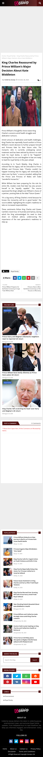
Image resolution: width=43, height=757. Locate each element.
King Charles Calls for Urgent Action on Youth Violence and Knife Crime (26, 560)
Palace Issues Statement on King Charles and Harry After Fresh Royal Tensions (26, 583)
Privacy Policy (35, 749)
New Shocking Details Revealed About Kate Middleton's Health (26, 605)
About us (13, 749)
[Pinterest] (28, 278)
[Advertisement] (21, 29)
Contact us (24, 749)
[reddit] (35, 676)
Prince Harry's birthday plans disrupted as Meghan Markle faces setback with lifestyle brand (25, 640)
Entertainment (9, 696)
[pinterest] (7, 681)
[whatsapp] (26, 676)
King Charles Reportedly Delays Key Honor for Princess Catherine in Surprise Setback (26, 571)
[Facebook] (15, 278)
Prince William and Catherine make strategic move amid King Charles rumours (26, 616)
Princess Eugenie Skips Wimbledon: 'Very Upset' (25, 550)
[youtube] (35, 681)
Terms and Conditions (27, 751)
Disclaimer (12, 751)
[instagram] (26, 681)
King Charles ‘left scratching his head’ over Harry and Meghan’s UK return (20, 410)
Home (4, 56)
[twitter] (17, 676)
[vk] (17, 681)
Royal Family (11, 56)
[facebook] (7, 676)
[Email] (33, 278)
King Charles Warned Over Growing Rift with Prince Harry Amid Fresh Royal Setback (26, 594)
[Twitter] (19, 278)
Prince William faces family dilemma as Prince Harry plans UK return (19, 374)
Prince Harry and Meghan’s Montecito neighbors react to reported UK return (20, 338)
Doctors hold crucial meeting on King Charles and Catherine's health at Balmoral (26, 628)
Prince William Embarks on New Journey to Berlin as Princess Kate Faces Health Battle (25, 539)
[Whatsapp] (24, 278)
